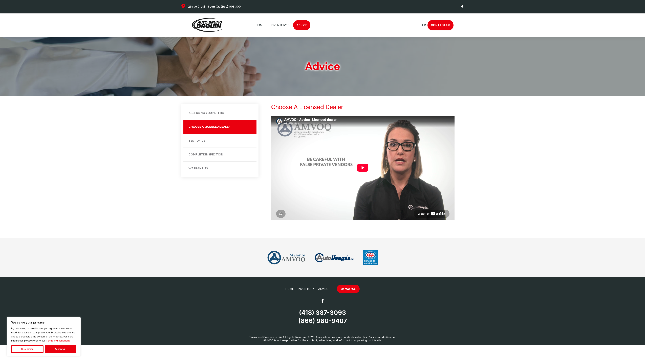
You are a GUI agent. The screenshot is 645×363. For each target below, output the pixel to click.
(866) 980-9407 (322, 321)
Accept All (60, 349)
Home (260, 25)
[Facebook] (462, 6)
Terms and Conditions (263, 337)
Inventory (279, 25)
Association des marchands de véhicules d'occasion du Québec (355, 337)
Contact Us (440, 25)
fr (423, 25)
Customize (27, 349)
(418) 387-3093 (322, 312)
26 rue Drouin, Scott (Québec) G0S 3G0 (214, 6)
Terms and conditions (58, 340)
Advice (301, 25)
